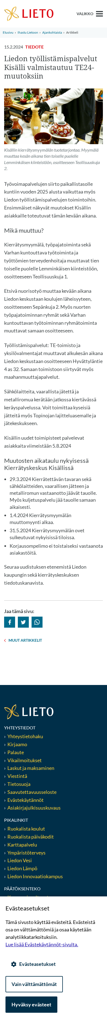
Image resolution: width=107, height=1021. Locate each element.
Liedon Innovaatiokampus (35, 876)
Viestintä (17, 776)
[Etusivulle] (29, 13)
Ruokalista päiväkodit (30, 837)
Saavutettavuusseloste (32, 792)
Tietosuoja (18, 784)
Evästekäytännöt (25, 800)
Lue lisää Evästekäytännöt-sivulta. (41, 944)
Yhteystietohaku (25, 736)
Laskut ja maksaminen (30, 768)
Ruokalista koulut (26, 829)
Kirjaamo (17, 744)
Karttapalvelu (22, 845)
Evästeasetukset (37, 964)
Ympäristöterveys (26, 853)
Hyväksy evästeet (31, 1004)
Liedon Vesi (20, 860)
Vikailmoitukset (24, 760)
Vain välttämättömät (34, 984)
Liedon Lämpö (22, 868)
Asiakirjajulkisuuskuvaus (34, 808)
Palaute (15, 752)
